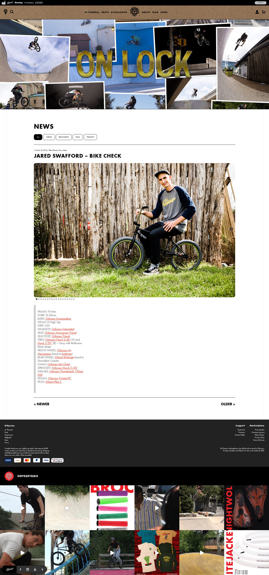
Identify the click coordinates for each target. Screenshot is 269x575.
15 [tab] (66, 299)
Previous (37, 229)
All (38, 137)
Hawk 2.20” (45, 343)
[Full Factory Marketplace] (3, 2)
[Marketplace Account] (257, 11)
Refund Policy (259, 435)
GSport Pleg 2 (53, 382)
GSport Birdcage (64, 357)
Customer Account (258, 432)
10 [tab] (55, 299)
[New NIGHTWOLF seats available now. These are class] (246, 507)
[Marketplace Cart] (263, 11)
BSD (262, 451)
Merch (146, 12)
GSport (241, 451)
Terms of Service (258, 440)
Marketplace (257, 425)
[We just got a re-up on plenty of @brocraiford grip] (112, 507)
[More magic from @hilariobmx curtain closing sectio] (22, 552)
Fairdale (232, 451)
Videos (49, 137)
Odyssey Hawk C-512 (64, 368)
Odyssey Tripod (61, 336)
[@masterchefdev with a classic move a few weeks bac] (201, 507)
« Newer (41, 404)
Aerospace (44, 354)
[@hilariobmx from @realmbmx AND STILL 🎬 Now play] (156, 507)
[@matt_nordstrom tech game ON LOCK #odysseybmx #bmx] (22, 507)
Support (260, 2)
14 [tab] (64, 299)
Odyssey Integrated (63, 329)
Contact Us (241, 430)
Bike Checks (64, 137)
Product (90, 137)
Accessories (119, 12)
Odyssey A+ (64, 350)
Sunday (225, 451)
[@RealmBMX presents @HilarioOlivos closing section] (67, 552)
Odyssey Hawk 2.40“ (58, 339)
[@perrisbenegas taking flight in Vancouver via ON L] (112, 552)
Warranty (241, 432)
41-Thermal (92, 12)
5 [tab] (44, 299)
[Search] (12, 11)
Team (155, 12)
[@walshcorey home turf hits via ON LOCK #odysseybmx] (67, 507)
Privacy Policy (259, 437)
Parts (105, 12)
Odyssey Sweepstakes (58, 318)
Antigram (66, 354)
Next (231, 229)
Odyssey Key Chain (59, 364)
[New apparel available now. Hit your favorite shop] (156, 552)
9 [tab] (53, 299)
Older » (228, 404)
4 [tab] (42, 299)
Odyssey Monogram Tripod (60, 332)
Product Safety (240, 435)
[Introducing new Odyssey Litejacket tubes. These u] (246, 552)
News (164, 12)
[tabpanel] (134, 230)
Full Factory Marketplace (228, 448)
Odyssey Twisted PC (59, 378)
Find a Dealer (259, 430)
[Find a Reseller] (5, 11)
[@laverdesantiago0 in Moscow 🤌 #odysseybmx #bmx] (201, 552)
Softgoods (8, 437)
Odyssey (10, 425)
